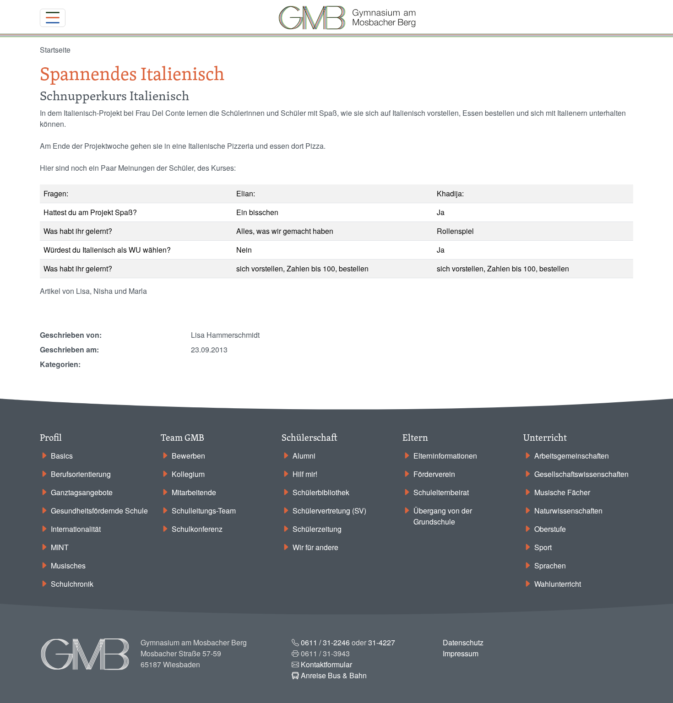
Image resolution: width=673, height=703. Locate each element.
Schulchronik (72, 584)
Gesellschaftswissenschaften (581, 474)
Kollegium (188, 474)
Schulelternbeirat (441, 492)
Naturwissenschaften (568, 510)
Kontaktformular (326, 664)
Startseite (55, 49)
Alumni (304, 455)
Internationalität (76, 529)
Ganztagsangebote (82, 492)
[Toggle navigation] (52, 18)
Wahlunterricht (557, 584)
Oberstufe (550, 529)
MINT (60, 547)
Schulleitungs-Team (204, 510)
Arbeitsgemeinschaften (571, 455)
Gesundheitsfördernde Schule (99, 510)
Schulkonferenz (197, 529)
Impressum (460, 653)
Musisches (68, 565)
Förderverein (434, 474)
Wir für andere (315, 547)
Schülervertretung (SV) (329, 510)
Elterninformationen (445, 455)
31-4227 (381, 642)
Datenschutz (463, 642)
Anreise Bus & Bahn (334, 675)
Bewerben (188, 455)
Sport (543, 547)
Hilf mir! (305, 474)
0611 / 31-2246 (325, 642)
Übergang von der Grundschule (442, 516)
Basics (62, 455)
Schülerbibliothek (321, 492)
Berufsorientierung (81, 474)
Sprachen (550, 565)
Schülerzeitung (317, 529)
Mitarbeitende (194, 492)
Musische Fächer (562, 492)
